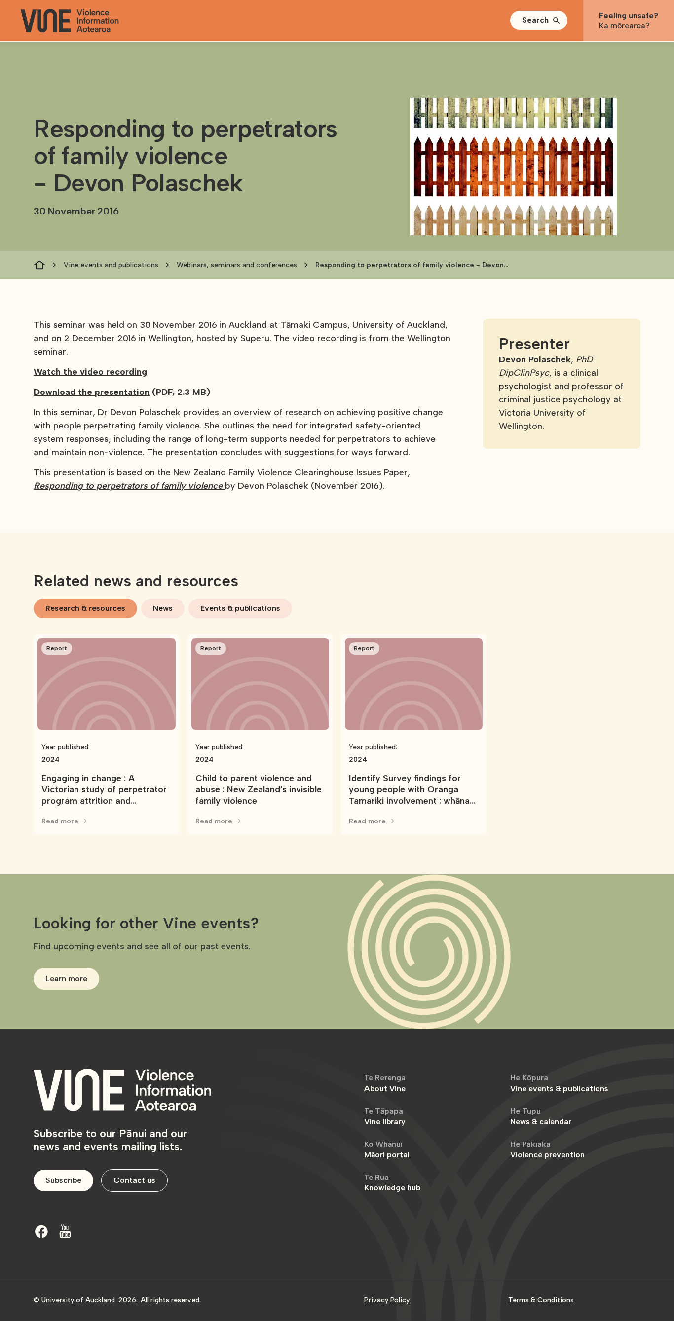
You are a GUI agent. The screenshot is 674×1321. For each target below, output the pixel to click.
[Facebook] (41, 1231)
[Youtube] (65, 1231)
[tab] (85, 608)
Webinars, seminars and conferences (237, 265)
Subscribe (63, 1180)
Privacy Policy (387, 1300)
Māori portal (387, 1150)
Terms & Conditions (541, 1300)
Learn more (66, 978)
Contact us (134, 1180)
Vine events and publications (111, 265)
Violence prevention (547, 1150)
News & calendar (540, 1117)
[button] (538, 20)
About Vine (385, 1083)
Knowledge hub (392, 1183)
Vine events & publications (559, 1083)
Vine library (385, 1117)
